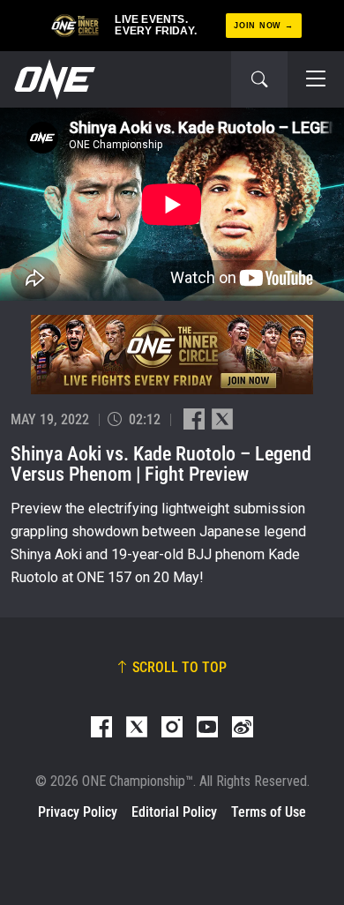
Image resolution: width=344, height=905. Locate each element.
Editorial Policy (174, 812)
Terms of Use (268, 812)
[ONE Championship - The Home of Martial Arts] (53, 79)
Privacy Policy (77, 812)
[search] (259, 79)
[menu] (316, 79)
